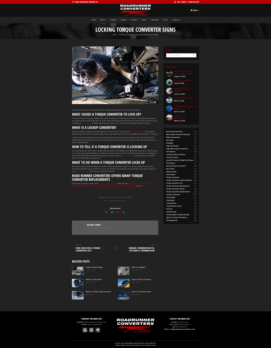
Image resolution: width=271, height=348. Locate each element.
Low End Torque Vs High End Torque (184, 108)
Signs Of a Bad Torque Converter (182, 90)
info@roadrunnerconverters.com (182, 329)
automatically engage (137, 132)
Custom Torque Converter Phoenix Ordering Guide (183, 72)
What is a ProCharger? (182, 80)
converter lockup (128, 156)
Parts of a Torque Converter (141, 292)
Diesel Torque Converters (89, 186)
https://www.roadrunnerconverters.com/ (98, 228)
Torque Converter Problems (184, 98)
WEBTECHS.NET (151, 345)
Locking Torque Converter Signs (117, 200)
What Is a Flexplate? (139, 267)
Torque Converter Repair (94, 267)
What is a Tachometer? (94, 279)
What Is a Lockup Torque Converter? (98, 292)
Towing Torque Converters (108, 186)
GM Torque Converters (137, 183)
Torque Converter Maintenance (180, 117)
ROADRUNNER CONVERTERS (132, 343)
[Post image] (78, 271)
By (119, 197)
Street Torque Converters (127, 186)
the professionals (83, 171)
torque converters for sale (108, 183)
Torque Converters (109, 197)
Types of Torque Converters (141, 279)
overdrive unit (86, 123)
